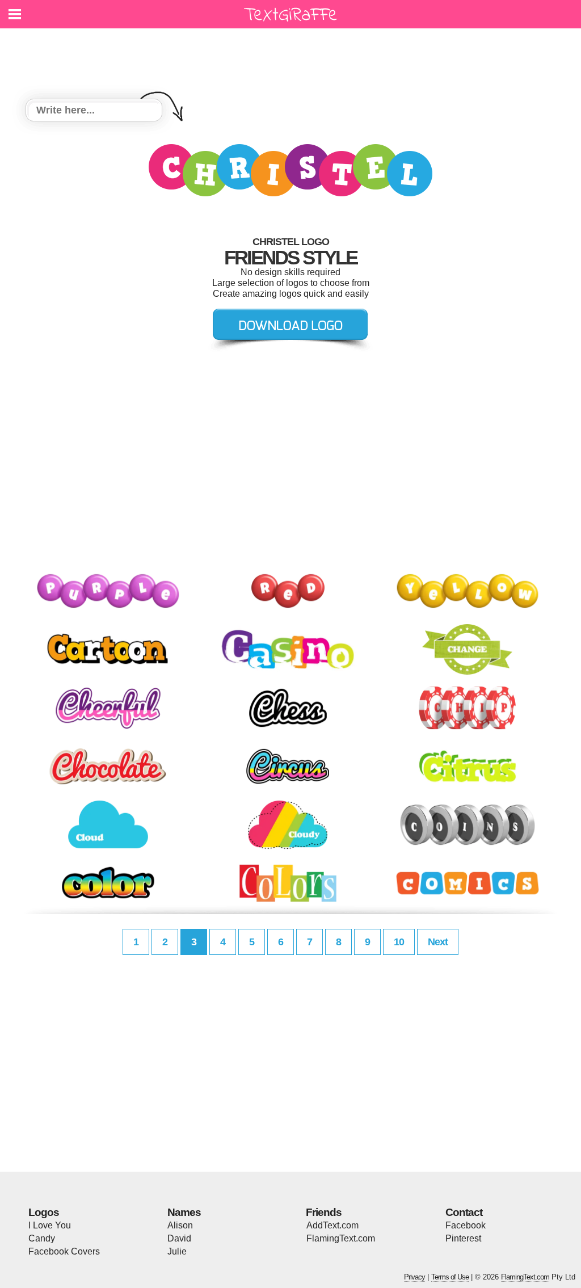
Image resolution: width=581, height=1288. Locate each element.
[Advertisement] (293, 56)
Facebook (465, 1225)
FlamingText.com (340, 1238)
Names (184, 1212)
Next (438, 942)
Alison (180, 1225)
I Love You (49, 1225)
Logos (43, 1212)
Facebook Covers (64, 1251)
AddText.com (332, 1225)
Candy (41, 1238)
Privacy (414, 1277)
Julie (177, 1251)
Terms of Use (450, 1277)
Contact (463, 1212)
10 (399, 942)
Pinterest (463, 1238)
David (179, 1238)
